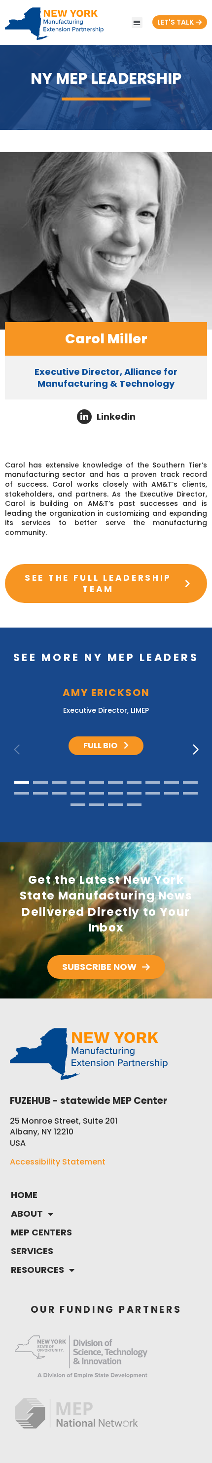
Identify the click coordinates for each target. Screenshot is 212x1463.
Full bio (101, 745)
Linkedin (116, 416)
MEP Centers (41, 1232)
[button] (137, 22)
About (27, 1213)
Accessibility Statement (58, 1161)
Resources (37, 1270)
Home (24, 1195)
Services (32, 1251)
